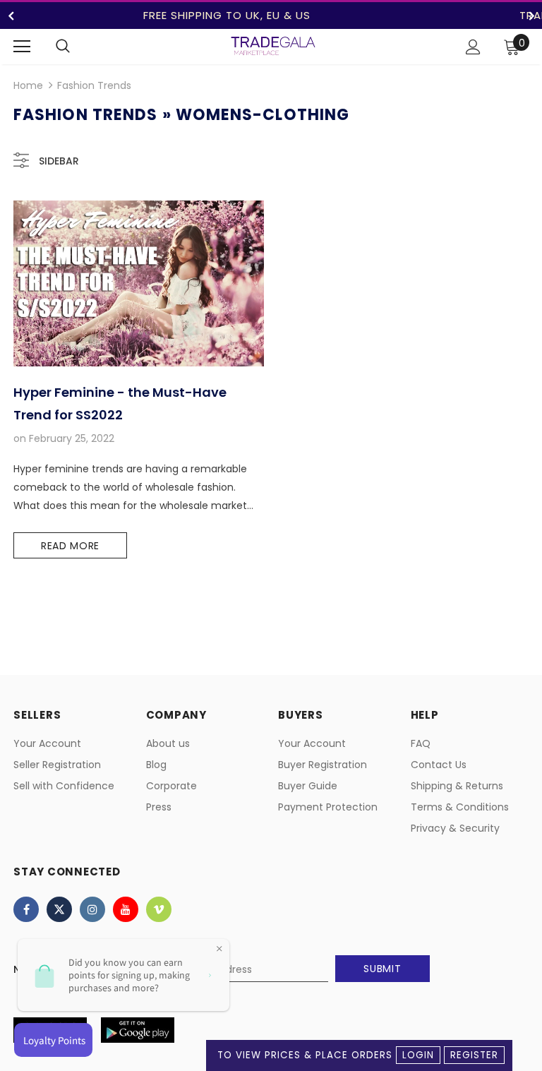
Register (474, 1055)
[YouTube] (125, 909)
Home (28, 85)
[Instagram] (92, 909)
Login (418, 1055)
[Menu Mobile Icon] (21, 46)
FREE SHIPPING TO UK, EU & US (227, 15)
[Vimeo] (158, 909)
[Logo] (273, 45)
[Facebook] (26, 909)
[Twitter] (59, 909)
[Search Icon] (63, 47)
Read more (70, 546)
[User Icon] (473, 47)
